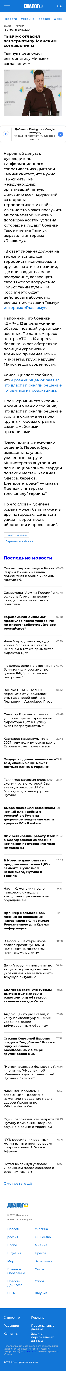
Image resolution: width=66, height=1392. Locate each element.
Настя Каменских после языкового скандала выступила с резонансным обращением (27, 894)
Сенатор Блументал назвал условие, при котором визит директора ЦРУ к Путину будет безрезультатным (28, 720)
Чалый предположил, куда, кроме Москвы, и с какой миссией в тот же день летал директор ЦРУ (29, 647)
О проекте (12, 1317)
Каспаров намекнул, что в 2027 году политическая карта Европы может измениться (30, 742)
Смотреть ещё (18, 1184)
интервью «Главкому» (25, 307)
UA (59, 6)
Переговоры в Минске (19, 541)
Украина (20, 26)
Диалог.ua (30, 1351)
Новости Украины (16, 535)
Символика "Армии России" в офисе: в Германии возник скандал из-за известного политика (29, 598)
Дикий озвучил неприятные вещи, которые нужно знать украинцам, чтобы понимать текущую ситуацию (28, 971)
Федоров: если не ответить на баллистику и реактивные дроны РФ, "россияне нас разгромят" (30, 671)
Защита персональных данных (42, 1337)
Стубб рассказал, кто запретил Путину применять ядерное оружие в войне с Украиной (30, 1123)
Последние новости (28, 558)
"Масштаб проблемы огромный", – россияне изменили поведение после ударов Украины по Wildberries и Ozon (28, 1098)
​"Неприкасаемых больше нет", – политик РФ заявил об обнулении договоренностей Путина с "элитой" (30, 1072)
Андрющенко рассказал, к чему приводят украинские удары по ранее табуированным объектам (27, 1019)
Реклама (37, 1317)
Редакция (11, 1325)
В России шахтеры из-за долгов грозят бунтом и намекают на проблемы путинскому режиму (25, 946)
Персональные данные (42, 1327)
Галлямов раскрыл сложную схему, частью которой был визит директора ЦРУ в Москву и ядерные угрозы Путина (28, 787)
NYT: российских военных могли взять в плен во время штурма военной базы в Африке (28, 1145)
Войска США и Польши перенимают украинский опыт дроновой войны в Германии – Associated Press (28, 695)
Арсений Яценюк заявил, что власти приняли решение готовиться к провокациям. (33, 385)
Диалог (7, 26)
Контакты (11, 1333)
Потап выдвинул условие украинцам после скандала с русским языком (29, 1167)
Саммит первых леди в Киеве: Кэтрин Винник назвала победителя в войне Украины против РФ (29, 574)
